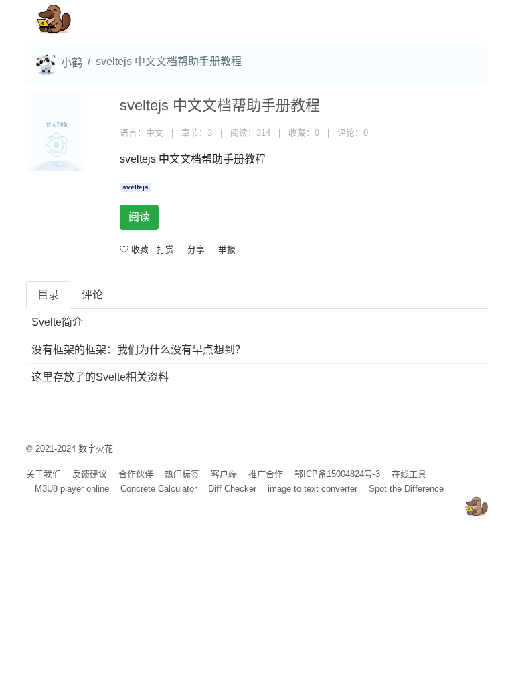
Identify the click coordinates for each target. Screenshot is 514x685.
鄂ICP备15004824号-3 (337, 474)
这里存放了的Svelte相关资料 (100, 377)
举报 (227, 249)
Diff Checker (232, 489)
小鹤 (70, 62)
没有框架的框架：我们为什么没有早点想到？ (138, 349)
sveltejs (135, 187)
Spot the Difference (406, 489)
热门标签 (182, 474)
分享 (196, 249)
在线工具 (409, 474)
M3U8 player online (72, 489)
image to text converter (312, 489)
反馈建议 (89, 474)
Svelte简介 (57, 322)
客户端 (224, 474)
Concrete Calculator (158, 489)
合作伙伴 (135, 474)
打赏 (165, 249)
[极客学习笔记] (54, 21)
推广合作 (265, 474)
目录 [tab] (48, 294)
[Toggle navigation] (458, 21)
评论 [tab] (92, 294)
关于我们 (43, 474)
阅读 (139, 217)
